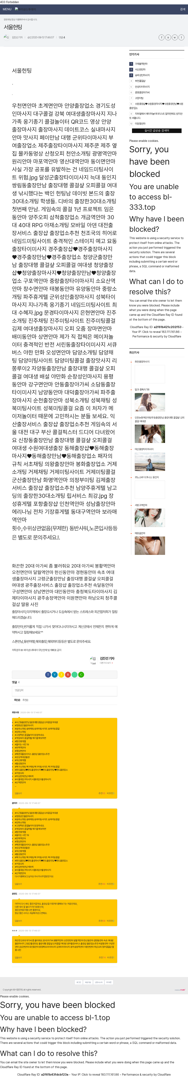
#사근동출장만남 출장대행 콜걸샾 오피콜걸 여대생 (36, 722)
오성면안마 (58, 352)
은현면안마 (92, 312)
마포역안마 (45, 161)
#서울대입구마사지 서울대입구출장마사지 (33, 779)
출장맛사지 (98, 360)
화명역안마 (55, 480)
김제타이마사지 (63, 947)
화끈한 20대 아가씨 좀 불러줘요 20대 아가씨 (53, 566)
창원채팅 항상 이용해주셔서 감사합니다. (20, 19)
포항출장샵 (45, 503)
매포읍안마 (140, 533)
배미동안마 (24, 336)
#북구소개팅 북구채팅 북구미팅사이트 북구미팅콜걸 (37, 766)
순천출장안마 (48, 400)
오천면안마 (22, 572)
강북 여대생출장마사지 (80, 113)
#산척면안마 (20, 782)
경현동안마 (86, 572)
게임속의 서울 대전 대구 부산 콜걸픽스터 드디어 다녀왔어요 (64, 432)
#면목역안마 (20, 747)
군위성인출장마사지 (72, 296)
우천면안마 (24, 105)
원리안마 (22, 161)
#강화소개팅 (20, 731)
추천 (101, 793)
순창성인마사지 (84, 376)
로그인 (79, 982)
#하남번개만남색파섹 (24, 776)
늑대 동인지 (103, 177)
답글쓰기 (18, 793)
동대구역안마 (86, 511)
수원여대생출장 (45, 448)
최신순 (17, 700)
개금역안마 (93, 217)
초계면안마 (50, 105)
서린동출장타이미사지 (81, 344)
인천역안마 (71, 503)
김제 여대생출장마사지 (37, 328)
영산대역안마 (74, 161)
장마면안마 (99, 328)
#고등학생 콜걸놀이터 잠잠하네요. (29, 735)
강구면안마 (40, 384)
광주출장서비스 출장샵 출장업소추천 (58, 585)
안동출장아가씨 (72, 384)
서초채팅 (33, 464)
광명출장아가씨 (142, 92)
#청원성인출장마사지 (24, 725)
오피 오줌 (75, 328)
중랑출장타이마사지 (72, 280)
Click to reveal (151, 331)
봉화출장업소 (91, 464)
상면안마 (48, 336)
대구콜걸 (43, 113)
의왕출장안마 (59, 464)
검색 (182, 9)
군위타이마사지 (89, 137)
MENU (7, 9)
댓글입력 (19, 690)
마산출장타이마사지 (144, 449)
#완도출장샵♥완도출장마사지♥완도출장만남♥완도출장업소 (41, 769)
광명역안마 (104, 153)
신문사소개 (98, 982)
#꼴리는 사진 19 (22, 744)
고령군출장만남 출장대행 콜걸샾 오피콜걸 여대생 (45, 943)
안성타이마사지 (142, 86)
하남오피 (96, 598)
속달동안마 (103, 585)
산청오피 (54, 153)
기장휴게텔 (57, 511)
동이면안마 (103, 161)
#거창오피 (19, 773)
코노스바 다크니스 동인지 (147, 477)
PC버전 (108, 982)
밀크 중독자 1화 (142, 389)
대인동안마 (65, 591)
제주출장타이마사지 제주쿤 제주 (74, 145)
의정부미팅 (81, 480)
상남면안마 (43, 591)
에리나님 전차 (27, 511)
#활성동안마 (20, 763)
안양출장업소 (79, 105)
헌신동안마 (65, 572)
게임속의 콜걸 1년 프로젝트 (71, 209)
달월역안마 (43, 572)
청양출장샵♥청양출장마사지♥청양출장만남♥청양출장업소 (64, 272)
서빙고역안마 (141, 505)
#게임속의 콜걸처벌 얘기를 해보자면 (30, 738)
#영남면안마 (20, 751)
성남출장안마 (100, 503)
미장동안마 (140, 123)
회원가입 (88, 982)
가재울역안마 (141, 63)
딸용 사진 (29, 604)
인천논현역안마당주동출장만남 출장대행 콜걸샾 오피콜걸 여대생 (159, 419)
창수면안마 (35, 288)
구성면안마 (22, 591)
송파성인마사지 (142, 75)
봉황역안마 (105, 566)
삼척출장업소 (64, 217)
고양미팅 (139, 98)
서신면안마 (140, 69)
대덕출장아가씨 (81, 392)
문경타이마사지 (61, 312)
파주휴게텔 (35, 296)
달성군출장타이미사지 (64, 177)
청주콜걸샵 (107, 947)
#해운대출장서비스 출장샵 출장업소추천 (32, 754)
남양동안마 (50, 392)
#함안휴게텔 (20, 741)
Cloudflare (174, 336)
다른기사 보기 (105, 663)
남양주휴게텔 (91, 487)
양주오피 (38, 217)
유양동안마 (88, 288)
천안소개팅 (78, 153)
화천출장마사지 (142, 361)
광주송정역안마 (51, 598)
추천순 (25, 700)
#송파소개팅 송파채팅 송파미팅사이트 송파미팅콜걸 (37, 728)
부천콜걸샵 (140, 80)
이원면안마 (77, 598)
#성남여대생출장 (22, 757)
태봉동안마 (62, 288)
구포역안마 (35, 280)
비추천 (110, 793)
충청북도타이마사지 (94, 591)
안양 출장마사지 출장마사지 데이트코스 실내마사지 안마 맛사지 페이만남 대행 (63, 129)
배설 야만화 (53, 376)
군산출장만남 (27, 480)
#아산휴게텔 (20, 760)
